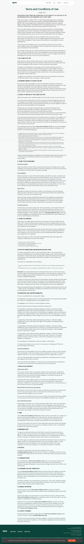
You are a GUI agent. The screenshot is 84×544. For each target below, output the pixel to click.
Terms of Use (27, 531)
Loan (54, 2)
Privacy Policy (13, 531)
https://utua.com (78, 534)
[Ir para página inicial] (5, 531)
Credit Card (48, 2)
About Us (59, 2)
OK (71, 540)
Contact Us (66, 2)
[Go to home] (14, 2)
